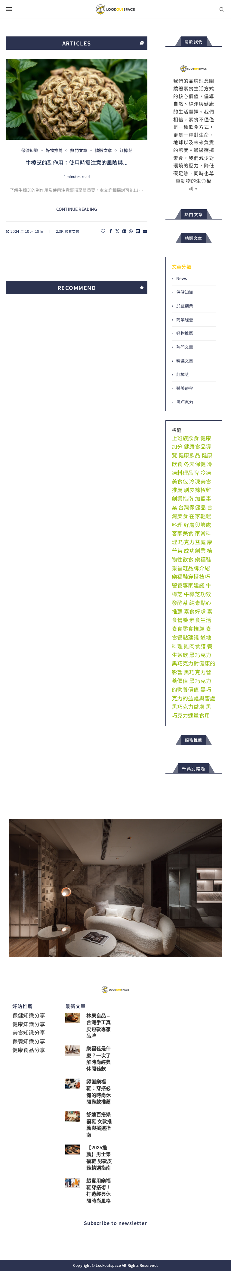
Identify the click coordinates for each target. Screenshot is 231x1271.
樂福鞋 (203, 559)
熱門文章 (184, 347)
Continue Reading (76, 209)
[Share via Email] (145, 231)
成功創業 (195, 550)
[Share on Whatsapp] (131, 231)
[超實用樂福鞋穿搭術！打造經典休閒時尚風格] (72, 1183)
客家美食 (183, 533)
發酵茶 (180, 602)
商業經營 (184, 319)
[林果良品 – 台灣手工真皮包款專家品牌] (72, 1018)
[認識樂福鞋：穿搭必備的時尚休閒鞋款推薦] (72, 1084)
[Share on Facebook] (110, 231)
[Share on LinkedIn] (124, 231)
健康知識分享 (28, 1024)
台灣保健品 (192, 507)
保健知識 (184, 292)
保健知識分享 (28, 1015)
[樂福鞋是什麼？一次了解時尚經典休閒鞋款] (72, 1050)
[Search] (222, 9)
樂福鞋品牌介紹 (191, 568)
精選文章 (184, 361)
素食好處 (195, 611)
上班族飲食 (185, 438)
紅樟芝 (182, 374)
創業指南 (183, 498)
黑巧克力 (184, 402)
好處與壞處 (197, 524)
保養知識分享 (28, 1041)
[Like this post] (103, 231)
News (181, 278)
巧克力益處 (192, 542)
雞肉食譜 (195, 646)
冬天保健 (195, 464)
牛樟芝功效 (197, 594)
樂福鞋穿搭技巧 (191, 576)
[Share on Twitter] (117, 231)
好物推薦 (184, 333)
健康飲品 (189, 455)
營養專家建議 (188, 585)
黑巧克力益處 (188, 706)
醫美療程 (184, 388)
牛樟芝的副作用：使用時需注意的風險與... (77, 162)
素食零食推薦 (188, 628)
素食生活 (200, 620)
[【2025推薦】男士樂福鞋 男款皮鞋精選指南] (72, 1149)
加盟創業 (184, 306)
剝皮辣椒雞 (197, 490)
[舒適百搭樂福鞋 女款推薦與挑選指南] (72, 1116)
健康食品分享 (28, 1050)
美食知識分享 (28, 1032)
